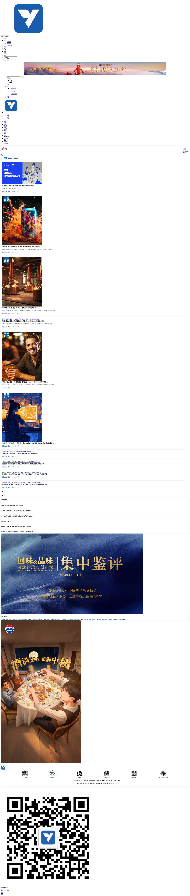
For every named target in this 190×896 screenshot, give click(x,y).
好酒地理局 (9, 45)
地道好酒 (6, 138)
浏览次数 (10, 158)
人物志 (5, 129)
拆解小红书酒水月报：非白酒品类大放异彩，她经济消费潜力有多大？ (24, 464)
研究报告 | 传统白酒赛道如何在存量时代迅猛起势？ (18, 185)
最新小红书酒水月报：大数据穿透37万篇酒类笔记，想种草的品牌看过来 (24, 474)
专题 (8, 118)
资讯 (5, 40)
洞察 (5, 122)
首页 (5, 38)
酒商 (5, 127)
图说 (5, 132)
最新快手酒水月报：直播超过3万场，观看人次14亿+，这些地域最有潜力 (24, 484)
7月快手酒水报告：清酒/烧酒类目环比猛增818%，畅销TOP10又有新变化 (25, 382)
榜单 (5, 135)
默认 (5, 158)
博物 (5, 140)
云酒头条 (9, 42)
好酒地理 (6, 141)
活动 (5, 51)
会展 (5, 49)
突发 (5, 124)
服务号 (79, 777)
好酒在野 (6, 143)
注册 (8, 60)
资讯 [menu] (8, 86)
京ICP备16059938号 (103, 783)
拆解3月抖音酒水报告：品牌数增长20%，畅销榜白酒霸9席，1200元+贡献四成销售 (28, 443)
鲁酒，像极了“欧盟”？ (6, 521)
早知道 (5, 126)
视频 (8, 96)
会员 (6, 57)
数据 (5, 133)
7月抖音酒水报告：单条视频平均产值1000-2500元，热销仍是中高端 (23, 321)
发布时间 (16, 158)
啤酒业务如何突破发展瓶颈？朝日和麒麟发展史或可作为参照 (21, 247)
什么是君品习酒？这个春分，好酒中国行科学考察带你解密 (16, 510)
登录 (8, 58)
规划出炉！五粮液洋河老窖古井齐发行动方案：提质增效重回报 (17, 531)
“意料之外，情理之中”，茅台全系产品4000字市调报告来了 (20, 453)
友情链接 (111, 783)
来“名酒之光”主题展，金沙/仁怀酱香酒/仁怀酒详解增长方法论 (17, 516)
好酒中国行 (7, 136)
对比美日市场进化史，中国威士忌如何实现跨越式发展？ (19, 308)
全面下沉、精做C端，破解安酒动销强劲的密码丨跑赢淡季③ (16, 526)
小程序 (52, 777)
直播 (5, 53)
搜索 (22, 77)
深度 (5, 121)
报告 (5, 48)
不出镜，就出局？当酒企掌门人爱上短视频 (12, 505)
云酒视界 (9, 43)
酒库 (5, 46)
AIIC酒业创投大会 (163, 777)
